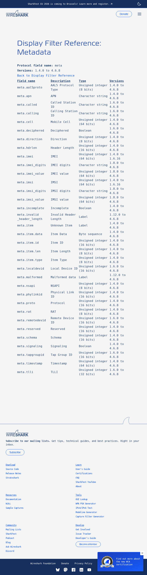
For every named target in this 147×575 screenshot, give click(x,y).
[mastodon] (65, 570)
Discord (10, 551)
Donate (124, 14)
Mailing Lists (13, 529)
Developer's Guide (86, 538)
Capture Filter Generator (90, 516)
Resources (11, 495)
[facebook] (73, 570)
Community (11, 525)
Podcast (10, 538)
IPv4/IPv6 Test (84, 508)
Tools (79, 495)
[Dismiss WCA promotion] (142, 553)
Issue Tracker (83, 534)
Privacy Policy (83, 563)
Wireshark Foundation (43, 563)
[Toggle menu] (139, 14)
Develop (80, 525)
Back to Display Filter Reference (46, 75)
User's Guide (83, 469)
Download (10, 465)
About (79, 486)
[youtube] (89, 569)
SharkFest (11, 534)
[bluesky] (58, 569)
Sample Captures (14, 508)
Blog (8, 542)
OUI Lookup (81, 499)
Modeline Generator (86, 512)
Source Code (12, 469)
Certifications (84, 473)
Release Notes (13, 473)
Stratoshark (12, 478)
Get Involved (83, 529)
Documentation (13, 499)
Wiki (8, 503)
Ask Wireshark (13, 547)
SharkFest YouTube (86, 482)
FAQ (77, 478)
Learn (79, 465)
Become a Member (88, 544)
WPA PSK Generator (86, 503)
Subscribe (15, 452)
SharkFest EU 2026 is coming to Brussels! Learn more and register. (68, 4)
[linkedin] (81, 570)
